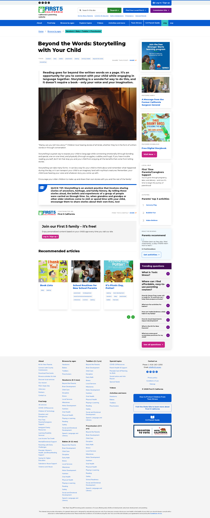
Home (41, 31)
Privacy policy (152, 378)
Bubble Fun (151, 213)
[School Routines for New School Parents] (85, 271)
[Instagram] (49, 3)
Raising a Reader (86, 58)
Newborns (65, 364)
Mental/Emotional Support (47, 442)
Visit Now (148, 154)
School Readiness (92, 480)
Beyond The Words (98, 58)
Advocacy (41, 389)
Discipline (65, 393)
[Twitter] (46, 3)
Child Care (65, 390)
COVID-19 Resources (45, 408)
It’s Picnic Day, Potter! (114, 286)
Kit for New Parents (85, 16)
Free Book (115, 299)
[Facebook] (39, 3)
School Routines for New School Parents (85, 286)
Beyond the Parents (69, 383)
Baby (55, 58)
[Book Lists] (53, 271)
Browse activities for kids (47, 376)
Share (132, 60)
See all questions (152, 345)
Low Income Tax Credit (46, 438)
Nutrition (85, 299)
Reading (77, 58)
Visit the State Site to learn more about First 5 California (152, 408)
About (39, 23)
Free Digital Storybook (154, 148)
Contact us (42, 395)
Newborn (48, 58)
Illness (64, 396)
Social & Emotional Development (83, 296)
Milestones (77, 299)
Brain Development (118, 293)
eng (165, 24)
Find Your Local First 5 (135, 10)
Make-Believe (152, 220)
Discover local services (46, 380)
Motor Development (69, 406)
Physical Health (67, 415)
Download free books (46, 373)
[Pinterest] (43, 3)
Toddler (61, 58)
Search (113, 10)
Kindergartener (87, 293)
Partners (41, 392)
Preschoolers (66, 374)
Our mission (42, 383)
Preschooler (69, 58)
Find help (51, 23)
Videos (100, 23)
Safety (64, 425)
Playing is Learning (68, 418)
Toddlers (65, 371)
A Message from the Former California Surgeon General (153, 102)
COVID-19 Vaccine (101, 16)
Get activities (150, 255)
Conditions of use (152, 381)
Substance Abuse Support (47, 464)
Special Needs (140, 16)
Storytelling (43, 62)
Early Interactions (116, 16)
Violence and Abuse (45, 467)
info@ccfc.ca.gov (155, 367)
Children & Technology (46, 411)
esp (172, 24)
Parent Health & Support (118, 368)
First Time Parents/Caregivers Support (153, 172)
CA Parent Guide (152, 23)
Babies (64, 368)
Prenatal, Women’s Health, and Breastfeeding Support (47, 452)
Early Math (66, 458)
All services (42, 405)
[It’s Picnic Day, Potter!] (118, 271)
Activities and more (116, 23)
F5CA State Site (44, 386)
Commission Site (160, 10)
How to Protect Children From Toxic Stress (152, 398)
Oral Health (66, 412)
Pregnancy (129, 16)
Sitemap (152, 384)
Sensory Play (151, 205)
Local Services (67, 399)
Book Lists (46, 285)
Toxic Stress (136, 23)
